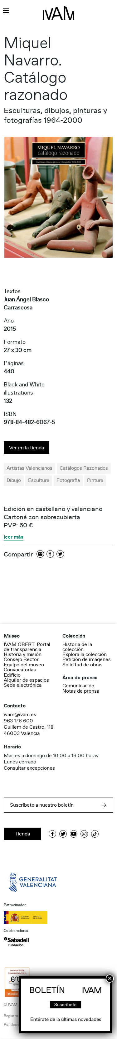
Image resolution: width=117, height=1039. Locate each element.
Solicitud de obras (82, 665)
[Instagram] (84, 834)
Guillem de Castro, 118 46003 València (28, 730)
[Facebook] (50, 554)
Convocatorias (20, 670)
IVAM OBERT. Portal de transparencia (27, 647)
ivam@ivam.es (20, 714)
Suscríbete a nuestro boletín (42, 805)
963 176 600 (18, 721)
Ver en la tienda (26, 448)
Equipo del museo (24, 665)
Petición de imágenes (86, 659)
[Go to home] (33, 882)
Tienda (22, 834)
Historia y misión (22, 654)
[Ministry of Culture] (58, 917)
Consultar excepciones (29, 768)
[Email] (40, 554)
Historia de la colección (77, 647)
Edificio (12, 675)
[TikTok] (95, 834)
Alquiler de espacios (26, 680)
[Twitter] (60, 554)
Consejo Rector (21, 659)
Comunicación (78, 686)
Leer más (13, 537)
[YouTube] (73, 834)
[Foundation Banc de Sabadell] (16, 941)
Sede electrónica (22, 685)
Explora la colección (84, 654)
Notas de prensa (80, 691)
